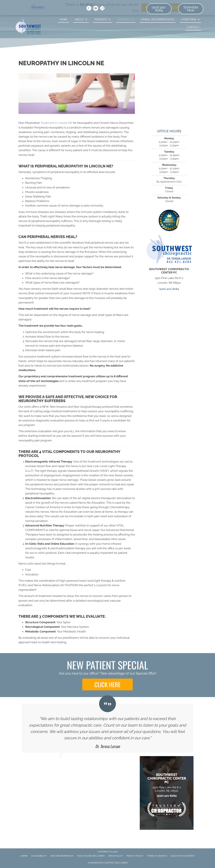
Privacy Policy (134, 856)
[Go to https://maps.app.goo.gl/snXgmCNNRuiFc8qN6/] (102, 8)
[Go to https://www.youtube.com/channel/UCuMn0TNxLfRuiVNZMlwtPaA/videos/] (95, 9)
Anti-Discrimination (61, 856)
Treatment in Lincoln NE (56, 122)
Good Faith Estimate (183, 856)
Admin (24, 856)
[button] (107, 684)
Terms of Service (157, 856)
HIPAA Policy (115, 856)
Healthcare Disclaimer (91, 856)
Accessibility (39, 856)
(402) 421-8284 (169, 289)
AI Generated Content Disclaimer (107, 862)
